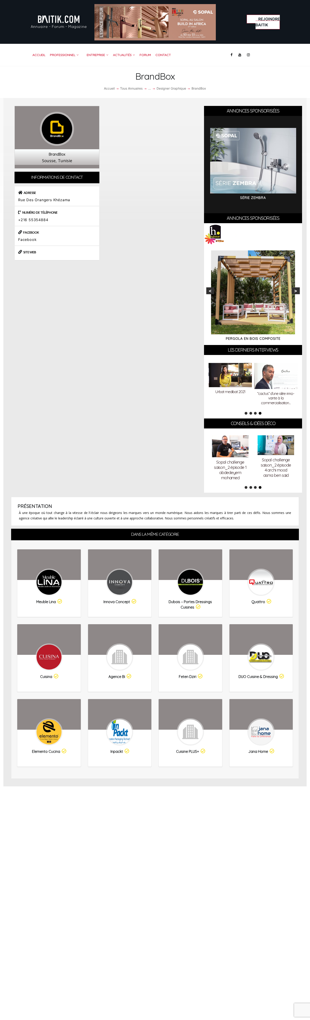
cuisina (46, 676)
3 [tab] (255, 413)
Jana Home (258, 751)
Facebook (27, 239)
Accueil (109, 88)
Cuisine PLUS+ (187, 751)
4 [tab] (260, 413)
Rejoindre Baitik (268, 22)
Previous (210, 290)
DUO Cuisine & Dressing (258, 676)
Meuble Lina (46, 601)
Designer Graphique (171, 88)
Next (296, 290)
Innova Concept (116, 601)
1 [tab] (246, 413)
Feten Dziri (187, 676)
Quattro (258, 601)
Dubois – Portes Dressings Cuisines (190, 604)
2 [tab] (250, 413)
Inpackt (117, 751)
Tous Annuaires (131, 88)
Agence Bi (116, 676)
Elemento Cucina (46, 751)
